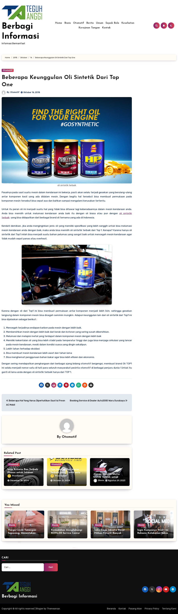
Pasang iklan (135, 608)
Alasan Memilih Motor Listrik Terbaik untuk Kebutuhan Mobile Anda (108, 477)
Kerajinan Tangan (89, 28)
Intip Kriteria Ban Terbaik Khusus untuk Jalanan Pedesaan (22, 472)
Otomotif (78, 23)
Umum (99, 23)
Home (58, 23)
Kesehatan (127, 23)
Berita (90, 23)
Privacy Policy (152, 608)
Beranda (111, 608)
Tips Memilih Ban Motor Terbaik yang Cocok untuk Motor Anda (66, 472)
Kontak (106, 28)
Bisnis (67, 23)
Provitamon (18, 476)
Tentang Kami (169, 608)
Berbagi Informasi (19, 596)
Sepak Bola (112, 23)
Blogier (39, 608)
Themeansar (53, 608)
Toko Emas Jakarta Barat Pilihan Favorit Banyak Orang (109, 533)
